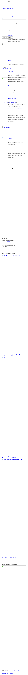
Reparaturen (10, 35)
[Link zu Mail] (25, 672)
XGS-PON (11, 71)
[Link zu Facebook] (21, 672)
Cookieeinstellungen (17, 670)
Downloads (11, 45)
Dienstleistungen (12, 16)
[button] (4, 8)
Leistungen (5, 12)
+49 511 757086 (7, 241)
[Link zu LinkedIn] (23, 672)
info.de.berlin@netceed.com (10, 243)
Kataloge (10, 60)
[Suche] (3, 166)
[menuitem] (14, 166)
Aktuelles (4, 159)
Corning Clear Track (12, 98)
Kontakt (4, 161)
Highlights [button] (4, 67)
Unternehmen (5, 123)
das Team (10, 138)
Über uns (10, 127)
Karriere (10, 149)
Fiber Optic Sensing (12, 85)
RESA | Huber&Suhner (12, 111)
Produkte (4, 10)
